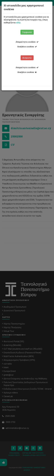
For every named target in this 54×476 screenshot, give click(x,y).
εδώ (18, 22)
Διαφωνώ (27, 58)
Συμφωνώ (27, 32)
